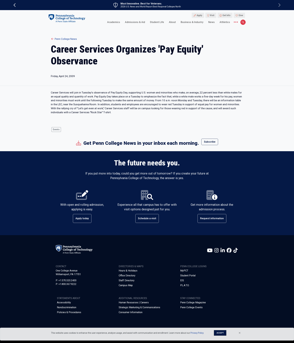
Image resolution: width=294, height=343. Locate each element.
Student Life (157, 22)
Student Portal (188, 275)
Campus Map (126, 285)
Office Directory (127, 275)
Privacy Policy (197, 333)
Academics (113, 22)
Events (56, 129)
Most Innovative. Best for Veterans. (141, 3)
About (172, 22)
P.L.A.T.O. (184, 285)
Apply (199, 15)
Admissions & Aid (135, 22)
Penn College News (66, 38)
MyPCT (184, 270)
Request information (212, 218)
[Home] (66, 18)
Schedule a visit (147, 218)
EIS (182, 280)
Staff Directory (126, 280)
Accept (220, 333)
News (211, 22)
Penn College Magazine (193, 302)
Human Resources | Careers (134, 302)
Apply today (82, 218)
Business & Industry (192, 22)
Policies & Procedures (69, 312)
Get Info (226, 15)
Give (241, 15)
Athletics (225, 22)
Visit (212, 15)
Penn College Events (191, 307)
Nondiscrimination (66, 307)
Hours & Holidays (128, 270)
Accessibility (64, 302)
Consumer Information (130, 312)
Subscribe (209, 141)
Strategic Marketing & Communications (139, 307)
